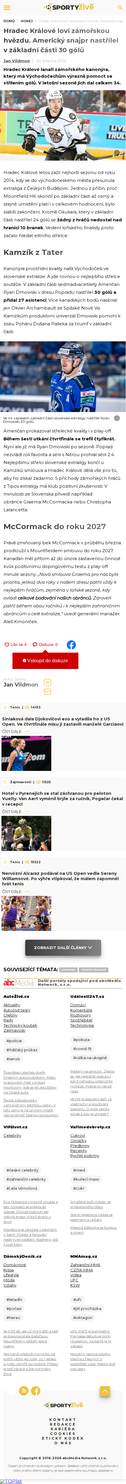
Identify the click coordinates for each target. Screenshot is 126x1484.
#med (79, 1170)
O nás (63, 1443)
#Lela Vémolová (21, 1188)
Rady (8, 1020)
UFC (74, 1280)
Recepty (78, 1150)
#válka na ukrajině (90, 1057)
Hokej (27, 21)
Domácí (78, 1004)
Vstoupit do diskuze (47, 660)
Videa (75, 1275)
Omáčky (78, 1140)
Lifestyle (11, 1275)
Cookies (63, 1433)
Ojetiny (10, 1015)
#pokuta (81, 1039)
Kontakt (63, 1419)
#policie (14, 1040)
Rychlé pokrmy (84, 1155)
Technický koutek (20, 1025)
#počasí (13, 1308)
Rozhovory (80, 1015)
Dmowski (68, 969)
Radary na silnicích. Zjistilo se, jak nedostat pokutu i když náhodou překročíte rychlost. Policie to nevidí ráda (92, 1081)
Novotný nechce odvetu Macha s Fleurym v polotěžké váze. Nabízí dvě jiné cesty (92, 1361)
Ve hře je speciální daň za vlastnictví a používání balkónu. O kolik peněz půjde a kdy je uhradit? (91, 1106)
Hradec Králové (93, 969)
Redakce (63, 1424)
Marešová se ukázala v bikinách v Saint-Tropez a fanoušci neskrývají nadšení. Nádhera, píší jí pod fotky (31, 1237)
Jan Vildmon (17, 60)
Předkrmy (79, 1145)
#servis (13, 1058)
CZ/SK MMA (81, 1270)
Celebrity (12, 1135)
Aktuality (12, 1004)
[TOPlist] (11, 1481)
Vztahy (10, 1285)
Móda (9, 1280)
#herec (13, 1317)
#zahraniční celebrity (26, 1179)
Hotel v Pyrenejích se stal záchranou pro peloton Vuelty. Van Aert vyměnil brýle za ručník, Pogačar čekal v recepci (62, 799)
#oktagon (82, 1317)
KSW (75, 1285)
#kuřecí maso (86, 1179)
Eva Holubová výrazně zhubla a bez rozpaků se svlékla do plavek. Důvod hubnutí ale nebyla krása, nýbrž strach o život (31, 1212)
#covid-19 (82, 1048)
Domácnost (15, 1264)
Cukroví (77, 1135)
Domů (9, 21)
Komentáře (81, 1010)
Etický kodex (63, 1438)
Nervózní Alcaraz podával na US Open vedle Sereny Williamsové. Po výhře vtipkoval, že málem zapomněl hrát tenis (60, 879)
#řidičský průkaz (22, 1049)
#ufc (77, 1299)
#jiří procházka (87, 1308)
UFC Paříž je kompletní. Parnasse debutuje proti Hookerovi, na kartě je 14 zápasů (90, 1338)
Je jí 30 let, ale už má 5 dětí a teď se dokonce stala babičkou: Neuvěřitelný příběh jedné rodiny (31, 1338)
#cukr (78, 1188)
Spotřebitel (81, 1020)
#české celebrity (22, 1170)
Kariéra (63, 1429)
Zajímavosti (14, 1030)
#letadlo (14, 1299)
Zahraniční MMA (85, 1264)
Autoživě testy (17, 1010)
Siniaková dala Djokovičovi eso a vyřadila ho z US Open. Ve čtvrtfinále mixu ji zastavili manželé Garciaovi (62, 721)
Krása (9, 1270)
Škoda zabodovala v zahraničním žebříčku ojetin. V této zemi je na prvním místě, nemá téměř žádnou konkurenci (31, 1107)
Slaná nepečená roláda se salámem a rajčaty (91, 1217)
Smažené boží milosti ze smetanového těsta (90, 1204)
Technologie (82, 1025)
